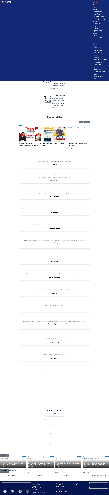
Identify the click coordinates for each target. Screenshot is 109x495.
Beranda (95, 2)
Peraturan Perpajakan (99, 37)
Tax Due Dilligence (98, 11)
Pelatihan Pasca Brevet (99, 31)
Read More (23, 148)
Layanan (95, 9)
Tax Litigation (97, 14)
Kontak (94, 38)
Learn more (54, 90)
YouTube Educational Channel (100, 19)
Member (96, 28)
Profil (94, 4)
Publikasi (95, 33)
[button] (98, 1)
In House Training (98, 26)
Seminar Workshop (98, 30)
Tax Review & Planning (99, 16)
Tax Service (96, 18)
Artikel (95, 35)
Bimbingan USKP (98, 23)
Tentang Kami (97, 7)
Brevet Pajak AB (97, 25)
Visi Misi (96, 6)
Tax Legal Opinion (98, 13)
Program (95, 21)
